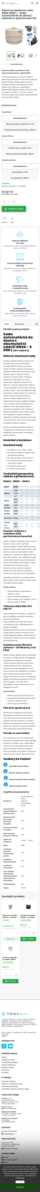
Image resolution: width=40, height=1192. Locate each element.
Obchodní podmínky (10, 1086)
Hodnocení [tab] (19, 324)
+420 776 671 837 (10, 1131)
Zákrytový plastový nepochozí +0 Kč (20, 124)
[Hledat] (32, 3)
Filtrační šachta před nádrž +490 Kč (20, 154)
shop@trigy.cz (9, 1134)
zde (23, 1178)
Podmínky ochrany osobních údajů (15, 1089)
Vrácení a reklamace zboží (12, 1084)
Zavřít (34, 226)
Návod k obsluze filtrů (18, 786)
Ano (22, 811)
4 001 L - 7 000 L (27, 840)
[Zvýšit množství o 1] (14, 202)
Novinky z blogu (8, 1067)
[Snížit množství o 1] (4, 202)
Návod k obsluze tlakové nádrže (22, 779)
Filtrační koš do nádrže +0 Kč (20, 148)
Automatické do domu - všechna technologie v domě (27, 800)
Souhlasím (20, 1187)
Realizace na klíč (8, 1060)
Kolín (5, 1162)
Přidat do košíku (16, 209)
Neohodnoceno (17, 64)
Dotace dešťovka (8, 1065)
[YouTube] (10, 1046)
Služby (4, 1057)
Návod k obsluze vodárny (19, 773)
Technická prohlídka (10, 1062)
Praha (5, 1157)
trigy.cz (4, 1036)
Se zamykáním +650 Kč (20, 178)
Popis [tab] (6, 324)
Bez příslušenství (20, 118)
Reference (6, 1070)
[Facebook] (4, 1046)
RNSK (23, 845)
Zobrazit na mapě (10, 1148)
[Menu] (3, 3)
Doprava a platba (9, 1081)
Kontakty (5, 1072)
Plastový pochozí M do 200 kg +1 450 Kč (20, 130)
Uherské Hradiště (10, 1160)
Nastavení (20, 1182)
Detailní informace (9, 105)
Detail (12, 939)
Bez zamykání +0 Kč (20, 172)
